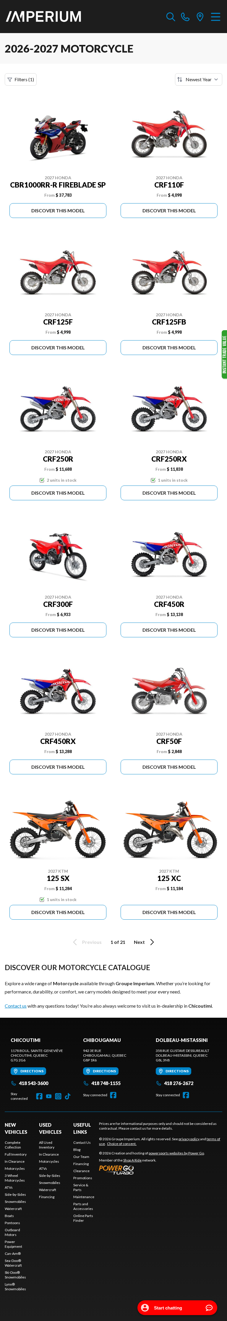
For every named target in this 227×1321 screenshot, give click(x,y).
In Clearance (15, 1161)
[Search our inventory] (170, 16)
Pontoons (12, 1223)
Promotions (82, 1178)
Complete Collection (13, 1144)
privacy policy (189, 1139)
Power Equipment (13, 1244)
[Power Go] (152, 1170)
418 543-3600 (33, 1083)
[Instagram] (58, 1096)
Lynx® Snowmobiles (15, 1286)
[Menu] (215, 16)
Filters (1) (24, 79)
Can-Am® (13, 1253)
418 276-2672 (178, 1083)
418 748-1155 (106, 1083)
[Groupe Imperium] (44, 16)
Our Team (81, 1156)
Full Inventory (16, 1154)
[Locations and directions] (200, 16)
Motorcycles (15, 1168)
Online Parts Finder (83, 1218)
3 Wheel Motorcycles (15, 1177)
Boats (9, 1216)
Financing (46, 1197)
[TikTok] (67, 1096)
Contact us (16, 1006)
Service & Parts (80, 1187)
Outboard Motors (12, 1232)
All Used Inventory (46, 1144)
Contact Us (82, 1142)
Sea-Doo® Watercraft (13, 1263)
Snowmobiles (15, 1201)
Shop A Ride (132, 1160)
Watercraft (13, 1208)
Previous (92, 942)
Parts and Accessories (83, 1206)
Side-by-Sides (15, 1194)
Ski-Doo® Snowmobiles (15, 1274)
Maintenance (83, 1197)
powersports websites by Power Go (176, 1153)
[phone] (185, 16)
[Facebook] (39, 1096)
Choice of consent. (122, 1143)
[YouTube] (48, 1096)
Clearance (81, 1171)
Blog (76, 1149)
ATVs (9, 1187)
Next (139, 942)
